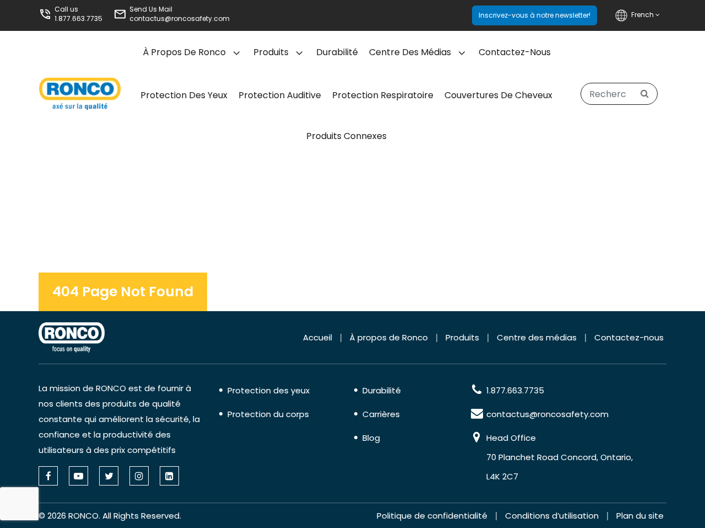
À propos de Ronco (184, 52)
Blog (371, 438)
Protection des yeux (183, 95)
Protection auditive (279, 95)
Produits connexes (346, 136)
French (643, 14)
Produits (271, 52)
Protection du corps (268, 414)
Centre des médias (410, 52)
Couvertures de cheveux (498, 95)
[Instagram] (139, 476)
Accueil (317, 337)
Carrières (381, 414)
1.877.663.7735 (78, 18)
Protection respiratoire (382, 95)
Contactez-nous (515, 52)
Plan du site (640, 515)
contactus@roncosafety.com (179, 18)
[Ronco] (72, 337)
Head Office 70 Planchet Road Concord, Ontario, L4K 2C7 (559, 457)
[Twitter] (108, 476)
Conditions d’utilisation (552, 515)
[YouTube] (78, 476)
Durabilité (337, 52)
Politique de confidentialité (432, 515)
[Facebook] (48, 476)
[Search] (644, 94)
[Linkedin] (169, 476)
